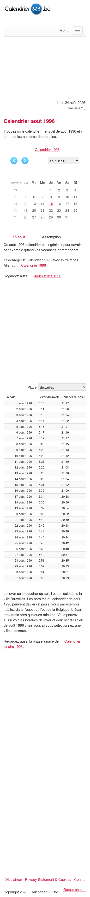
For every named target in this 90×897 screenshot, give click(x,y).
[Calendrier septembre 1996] (25, 160)
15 (51, 203)
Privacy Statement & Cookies (48, 879)
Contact (80, 879)
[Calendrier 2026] (28, 8)
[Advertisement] (45, 67)
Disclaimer (13, 879)
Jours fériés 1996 (47, 275)
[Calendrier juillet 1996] (14, 160)
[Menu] (77, 30)
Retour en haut (74, 889)
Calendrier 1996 (47, 149)
